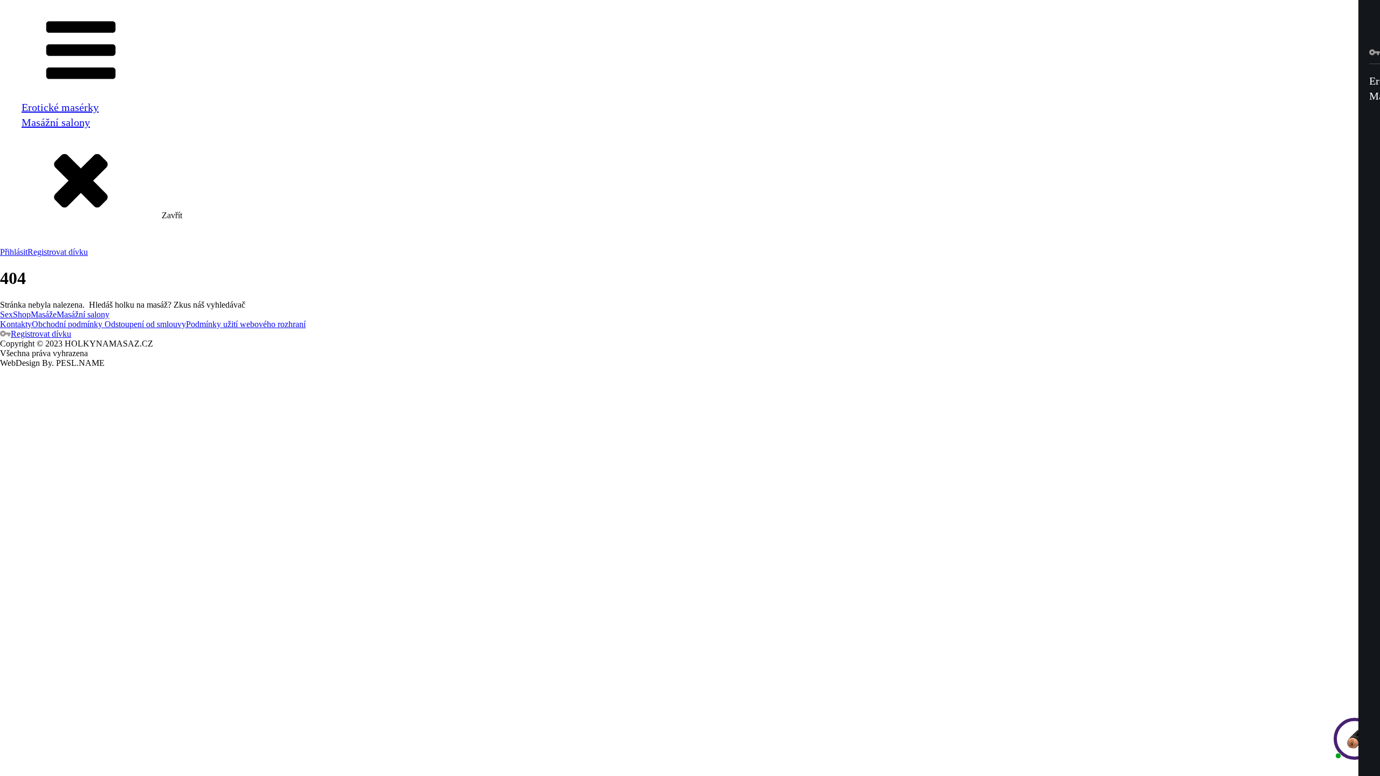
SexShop (15, 314)
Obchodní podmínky (67, 324)
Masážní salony (56, 122)
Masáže (44, 314)
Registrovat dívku (57, 252)
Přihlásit (13, 252)
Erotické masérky (60, 107)
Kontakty (16, 324)
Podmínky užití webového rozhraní (246, 324)
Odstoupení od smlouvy (144, 324)
